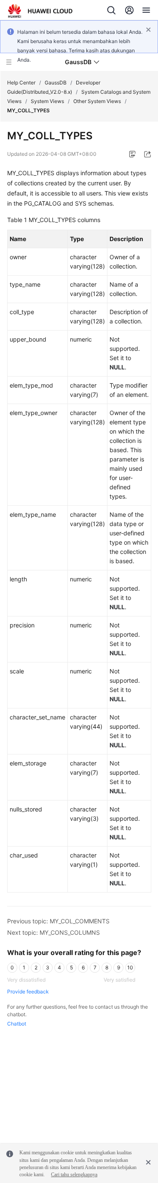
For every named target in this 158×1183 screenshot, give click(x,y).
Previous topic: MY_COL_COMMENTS (58, 921)
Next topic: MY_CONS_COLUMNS (53, 932)
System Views (47, 101)
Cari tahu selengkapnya (74, 1175)
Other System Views (97, 101)
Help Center (21, 82)
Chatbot (16, 1023)
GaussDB (56, 82)
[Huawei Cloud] (40, 11)
